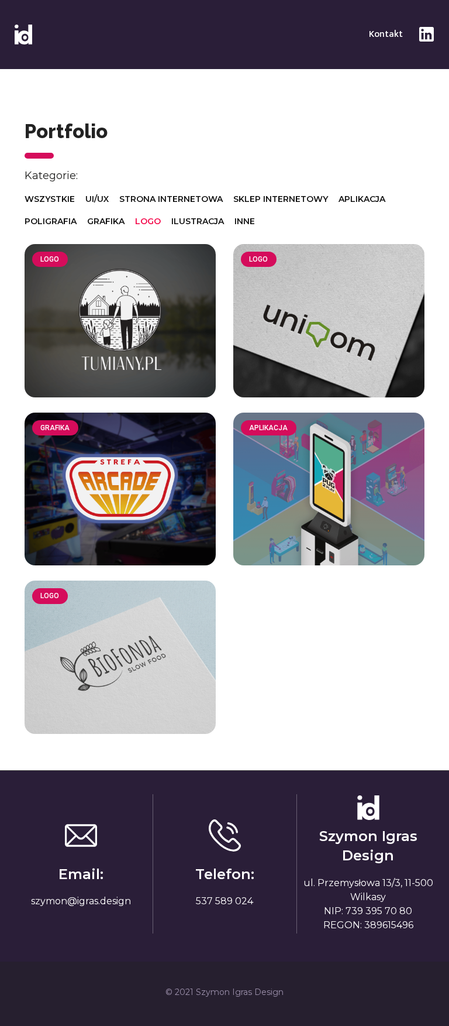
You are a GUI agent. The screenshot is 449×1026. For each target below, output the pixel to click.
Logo (148, 221)
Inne (244, 221)
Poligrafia (51, 221)
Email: (80, 874)
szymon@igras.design (81, 901)
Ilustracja (197, 221)
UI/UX (97, 199)
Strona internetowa (171, 199)
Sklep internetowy (280, 199)
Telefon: (224, 874)
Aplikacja (362, 199)
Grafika (106, 221)
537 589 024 (224, 901)
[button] (386, 34)
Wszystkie (50, 199)
